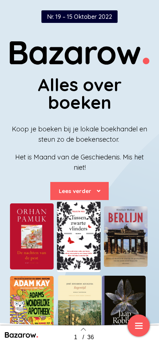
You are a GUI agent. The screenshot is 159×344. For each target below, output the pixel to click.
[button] (79, 191)
